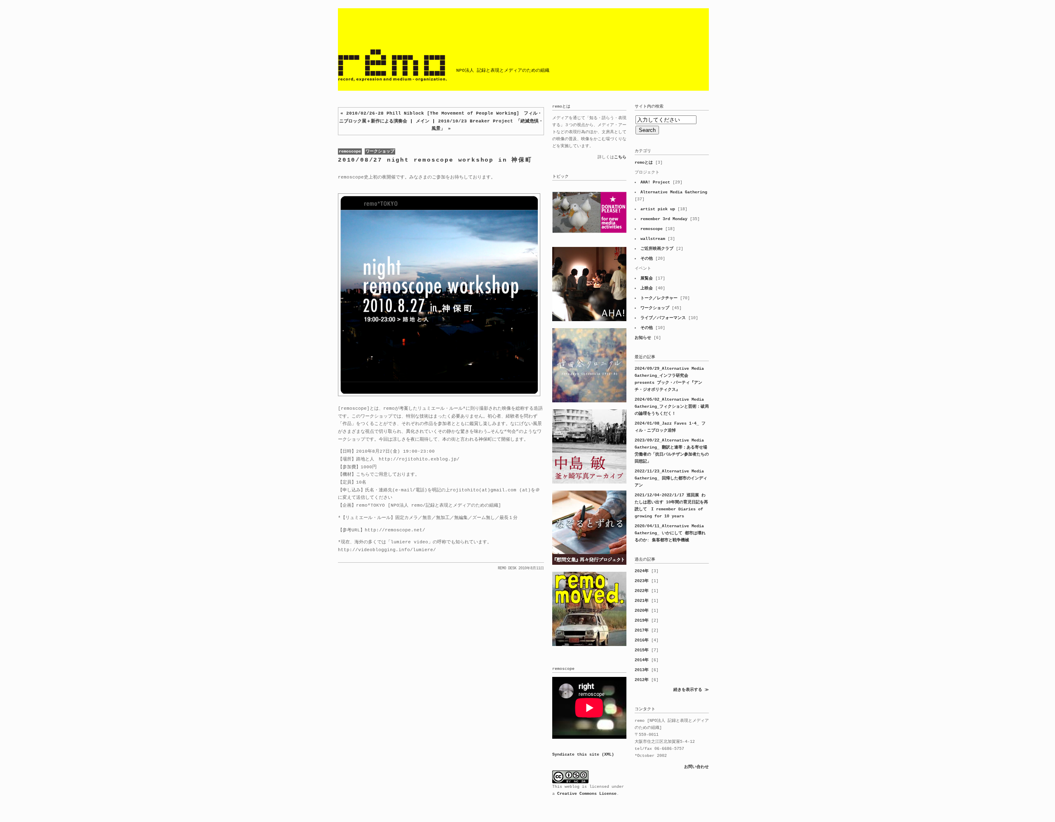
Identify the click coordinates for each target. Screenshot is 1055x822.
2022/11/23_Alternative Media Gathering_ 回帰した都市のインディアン (671, 478)
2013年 (642, 670)
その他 (646, 258)
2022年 (642, 591)
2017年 (642, 630)
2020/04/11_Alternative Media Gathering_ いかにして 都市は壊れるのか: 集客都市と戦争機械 (670, 533)
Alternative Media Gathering (673, 192)
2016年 (642, 640)
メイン (422, 121)
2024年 (642, 571)
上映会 (646, 288)
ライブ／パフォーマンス (663, 318)
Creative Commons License (587, 793)
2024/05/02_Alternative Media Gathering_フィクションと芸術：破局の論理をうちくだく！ (672, 406)
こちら (620, 157)
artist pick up (657, 209)
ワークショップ (380, 151)
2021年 (642, 601)
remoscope (350, 151)
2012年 (642, 680)
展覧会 (646, 278)
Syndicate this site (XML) (583, 754)
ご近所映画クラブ (656, 249)
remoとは (644, 162)
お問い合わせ (696, 767)
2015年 (642, 650)
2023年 (642, 581)
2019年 (642, 620)
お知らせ (643, 338)
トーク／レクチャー (659, 298)
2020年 (642, 610)
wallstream (652, 239)
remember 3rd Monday (663, 219)
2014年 (642, 660)
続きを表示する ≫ (691, 690)
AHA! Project (655, 182)
